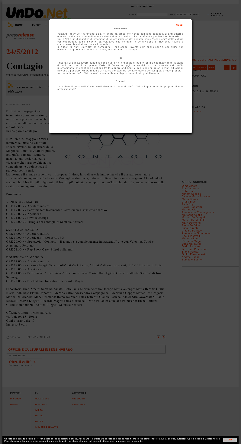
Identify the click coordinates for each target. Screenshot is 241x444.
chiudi (179, 25)
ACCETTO (230, 440)
